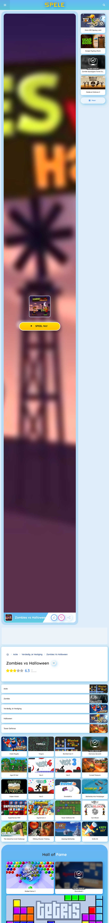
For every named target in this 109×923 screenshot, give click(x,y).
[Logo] (54, 5)
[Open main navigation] (5, 5)
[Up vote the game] (54, 617)
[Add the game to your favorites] (54, 663)
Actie (15, 654)
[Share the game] (69, 617)
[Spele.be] (7, 654)
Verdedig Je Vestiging (32, 654)
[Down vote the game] (61, 617)
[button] (104, 5)
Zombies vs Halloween (57, 654)
